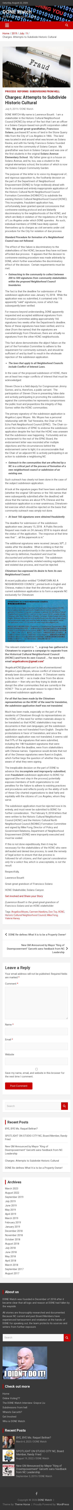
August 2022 (12, 1192)
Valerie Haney (12, 918)
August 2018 (12, 1243)
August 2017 (12, 1273)
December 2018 (14, 1231)
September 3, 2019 (26, 1476)
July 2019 (10, 1201)
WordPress (63, 1504)
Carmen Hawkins (38, 911)
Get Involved (9, 1416)
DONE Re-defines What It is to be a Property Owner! (37, 934)
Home (6, 1393)
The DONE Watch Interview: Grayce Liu (24, 1402)
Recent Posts (15, 1430)
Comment (11, 983)
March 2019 (11, 1218)
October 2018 (12, 1239)
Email (9, 1039)
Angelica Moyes (19, 911)
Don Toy (53, 911)
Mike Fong (52, 915)
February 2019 (13, 1222)
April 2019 (10, 1214)
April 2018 (10, 1260)
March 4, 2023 (23, 1441)
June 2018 (11, 1252)
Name (9, 1024)
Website (9, 1054)
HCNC (61, 911)
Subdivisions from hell (45, 91)
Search (64, 1106)
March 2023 (11, 1188)
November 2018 (14, 1235)
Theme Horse (22, 1504)
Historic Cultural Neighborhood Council (25, 915)
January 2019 (12, 1226)
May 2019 (10, 1209)
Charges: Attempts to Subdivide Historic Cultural (32, 1160)
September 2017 (14, 1269)
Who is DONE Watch (14, 1421)
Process (10, 91)
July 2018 (10, 1247)
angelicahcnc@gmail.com (27, 661)
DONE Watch (17, 12)
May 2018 (10, 1256)
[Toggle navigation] (7, 25)
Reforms (23, 91)
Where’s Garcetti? (12, 1412)
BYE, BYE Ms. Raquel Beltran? (21, 1128)
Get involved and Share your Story (24, 896)
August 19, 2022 (25, 1458)
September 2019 (14, 1197)
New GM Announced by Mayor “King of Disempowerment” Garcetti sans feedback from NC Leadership (36, 949)
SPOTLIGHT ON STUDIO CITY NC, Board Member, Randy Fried (40, 1453)
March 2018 (11, 1264)
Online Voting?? (11, 1398)
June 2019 (11, 1205)
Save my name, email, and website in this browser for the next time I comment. (35, 1074)
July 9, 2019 (11, 109)
